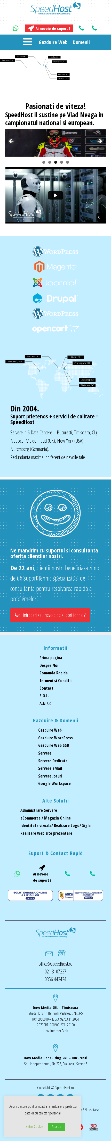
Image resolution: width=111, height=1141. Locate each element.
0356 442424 (55, 979)
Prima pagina (50, 657)
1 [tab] (43, 162)
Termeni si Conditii (55, 680)
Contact (46, 688)
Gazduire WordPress (55, 738)
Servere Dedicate (53, 761)
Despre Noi (48, 665)
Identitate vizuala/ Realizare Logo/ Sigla (55, 825)
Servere (44, 753)
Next (99, 141)
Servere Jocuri (50, 776)
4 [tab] (61, 162)
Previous (11, 141)
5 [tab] (67, 162)
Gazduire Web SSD (53, 745)
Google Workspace (54, 783)
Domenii (81, 42)
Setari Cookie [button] (34, 1126)
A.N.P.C (45, 703)
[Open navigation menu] (27, 42)
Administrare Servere (38, 810)
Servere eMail (50, 768)
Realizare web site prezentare (46, 833)
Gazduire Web (53, 42)
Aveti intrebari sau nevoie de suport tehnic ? (50, 614)
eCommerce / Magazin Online (45, 818)
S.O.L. (44, 696)
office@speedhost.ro (55, 963)
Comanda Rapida (53, 673)
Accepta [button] (56, 1126)
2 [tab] (49, 162)
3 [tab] (55, 162)
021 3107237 (55, 971)
